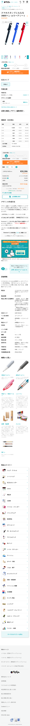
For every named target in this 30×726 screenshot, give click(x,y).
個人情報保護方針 (6, 694)
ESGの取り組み (5, 715)
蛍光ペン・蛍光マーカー (8, 394)
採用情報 (3, 681)
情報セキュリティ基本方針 (8, 702)
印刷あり (5, 84)
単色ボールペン (6, 375)
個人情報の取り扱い (6, 698)
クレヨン (18, 424)
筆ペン (3, 452)
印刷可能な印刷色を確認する (8, 107)
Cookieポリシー (5, 706)
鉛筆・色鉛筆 (5, 424)
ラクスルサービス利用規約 (8, 685)
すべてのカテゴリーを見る (15, 634)
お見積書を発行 (16, 196)
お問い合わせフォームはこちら (19, 270)
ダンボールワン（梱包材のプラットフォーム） (14, 662)
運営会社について (6, 677)
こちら (17, 232)
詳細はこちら (11, 62)
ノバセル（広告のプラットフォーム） (11, 653)
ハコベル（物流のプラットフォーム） (11, 657)
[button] (27, 23)
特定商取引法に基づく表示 (8, 689)
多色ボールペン (20, 375)
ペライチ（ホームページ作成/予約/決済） (12, 666)
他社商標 (3, 711)
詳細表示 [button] (25, 95)
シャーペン (19, 394)
